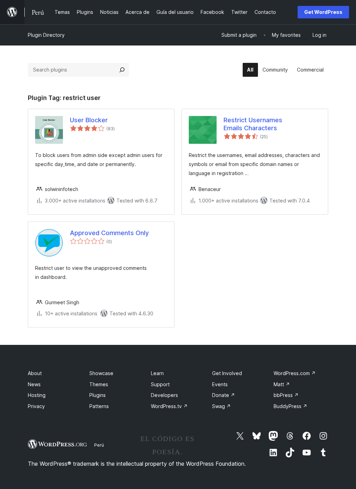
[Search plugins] (122, 70)
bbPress (286, 395)
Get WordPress (323, 12)
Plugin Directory (46, 35)
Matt (282, 384)
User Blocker (89, 120)
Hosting (37, 395)
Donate (223, 395)
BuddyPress (290, 406)
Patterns (99, 406)
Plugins (97, 395)
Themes (98, 384)
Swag (221, 406)
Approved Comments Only (109, 233)
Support (160, 384)
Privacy (36, 406)
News (34, 384)
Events (220, 384)
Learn (157, 373)
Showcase (101, 373)
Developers (164, 395)
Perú (99, 445)
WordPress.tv (169, 406)
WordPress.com (295, 373)
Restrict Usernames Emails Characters (253, 124)
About (35, 373)
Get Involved (227, 373)
